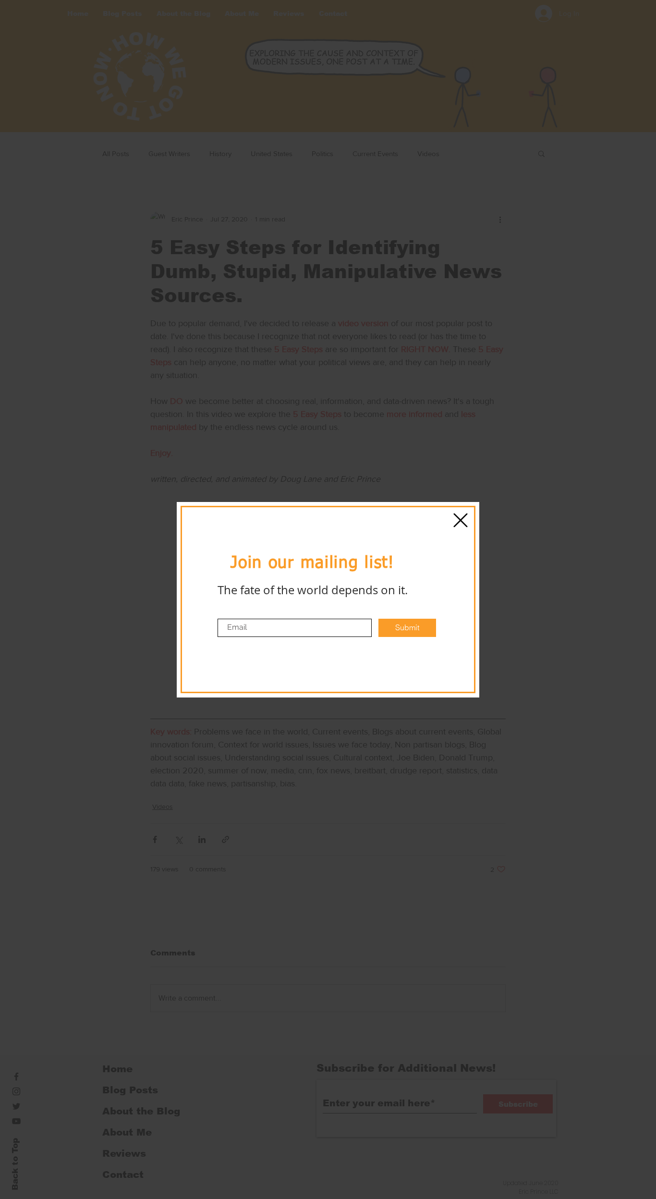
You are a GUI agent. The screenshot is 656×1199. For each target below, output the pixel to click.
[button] (460, 520)
